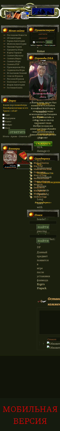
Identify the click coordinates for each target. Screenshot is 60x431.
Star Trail (38, 165)
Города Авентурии (16, 40)
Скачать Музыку (15, 55)
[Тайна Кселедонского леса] (43, 99)
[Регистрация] (17, 18)
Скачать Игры (14, 61)
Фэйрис (8, 124)
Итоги (6, 136)
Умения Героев (14, 46)
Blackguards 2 (40, 193)
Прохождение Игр (16, 67)
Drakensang (39, 172)
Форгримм (10, 118)
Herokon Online (41, 178)
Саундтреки (42, 158)
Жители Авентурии (16, 43)
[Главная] (9, 18)
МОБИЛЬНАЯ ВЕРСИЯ (30, 414)
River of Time (40, 175)
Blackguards (39, 190)
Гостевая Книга (14, 87)
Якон (7, 127)
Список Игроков (15, 75)
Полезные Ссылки (16, 81)
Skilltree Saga (40, 196)
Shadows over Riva (42, 169)
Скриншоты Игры (16, 70)
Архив (14, 136)
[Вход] (25, 18)
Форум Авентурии (16, 84)
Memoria (38, 184)
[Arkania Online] (10, 168)
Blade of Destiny (41, 162)
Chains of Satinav (42, 181)
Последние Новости (17, 35)
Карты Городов (14, 52)
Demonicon (39, 187)
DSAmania (10, 157)
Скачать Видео (14, 58)
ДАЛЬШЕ (43, 142)
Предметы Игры (15, 49)
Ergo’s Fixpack (41, 286)
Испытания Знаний (17, 72)
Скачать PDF (13, 64)
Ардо (7, 114)
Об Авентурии (14, 37)
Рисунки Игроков (15, 78)
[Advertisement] (30, 395)
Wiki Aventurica (24, 157)
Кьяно (8, 121)
